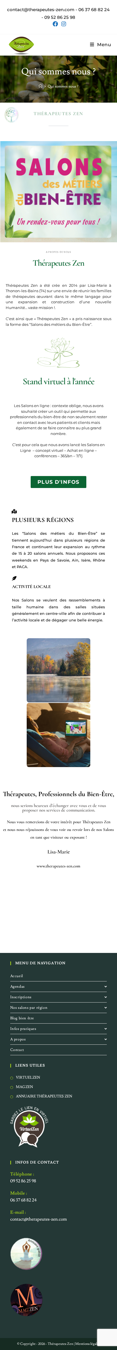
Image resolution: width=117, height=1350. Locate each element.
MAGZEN (24, 1086)
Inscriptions (21, 997)
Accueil (16, 976)
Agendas (17, 986)
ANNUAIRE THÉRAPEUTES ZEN (44, 1096)
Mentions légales (87, 1343)
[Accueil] (40, 86)
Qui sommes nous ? (63, 86)
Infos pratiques (23, 1028)
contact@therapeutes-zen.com (38, 1219)
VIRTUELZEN (28, 1077)
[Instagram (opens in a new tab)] (63, 24)
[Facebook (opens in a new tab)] (55, 24)
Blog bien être (22, 1018)
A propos (18, 1039)
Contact (17, 1050)
